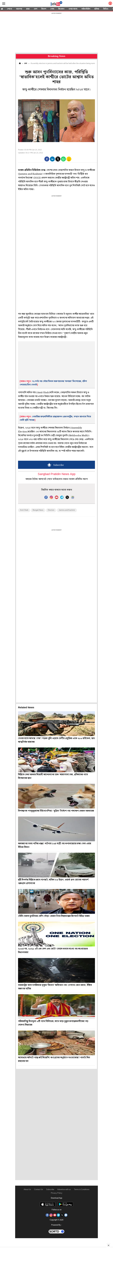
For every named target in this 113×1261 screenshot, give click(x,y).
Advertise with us (64, 1189)
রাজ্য (28, 8)
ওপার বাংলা (72, 8)
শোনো (9, 8)
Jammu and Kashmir (67, 510)
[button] (46, 159)
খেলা (52, 8)
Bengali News (38, 510)
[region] (56, 33)
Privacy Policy (56, 1193)
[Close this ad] (108, 1245)
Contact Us (38, 1189)
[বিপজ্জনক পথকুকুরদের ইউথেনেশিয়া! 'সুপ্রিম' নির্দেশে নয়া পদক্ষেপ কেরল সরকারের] (56, 796)
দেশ (35, 8)
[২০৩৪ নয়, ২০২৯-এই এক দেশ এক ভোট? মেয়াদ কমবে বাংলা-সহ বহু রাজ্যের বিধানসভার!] (56, 934)
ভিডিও (105, 8)
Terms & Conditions (81, 1189)
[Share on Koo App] (68, 161)
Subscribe (50, 1189)
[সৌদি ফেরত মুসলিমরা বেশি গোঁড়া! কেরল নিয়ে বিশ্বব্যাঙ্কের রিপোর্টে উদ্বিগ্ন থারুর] (56, 901)
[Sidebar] (3, 3)
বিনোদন (61, 8)
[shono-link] (110, 4)
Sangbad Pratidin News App (56, 474)
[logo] (56, 4)
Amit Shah (24, 510)
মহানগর (19, 8)
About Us (27, 1189)
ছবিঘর (96, 8)
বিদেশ (43, 8)
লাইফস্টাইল (85, 8)
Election (51, 510)
